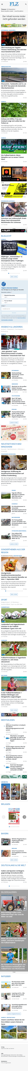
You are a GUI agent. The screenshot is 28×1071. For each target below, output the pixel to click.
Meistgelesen (8, 720)
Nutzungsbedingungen (6, 1055)
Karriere (12, 1048)
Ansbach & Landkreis (12, 327)
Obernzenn (15, 384)
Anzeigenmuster (7, 1062)
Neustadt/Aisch (17, 555)
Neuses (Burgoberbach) (7, 947)
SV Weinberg (14, 602)
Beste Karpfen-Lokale (7, 11)
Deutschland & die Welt (13, 865)
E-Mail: (3, 306)
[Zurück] (3, 817)
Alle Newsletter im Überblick (7, 320)
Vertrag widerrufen (21, 1056)
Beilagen (5, 804)
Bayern (4, 833)
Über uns (8, 1048)
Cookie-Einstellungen (12, 1056)
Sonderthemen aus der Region (13, 551)
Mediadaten (4, 1061)
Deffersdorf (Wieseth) (7, 895)
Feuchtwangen (19, 329)
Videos (4, 782)
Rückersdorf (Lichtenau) (8, 201)
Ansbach (3, 101)
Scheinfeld (4, 451)
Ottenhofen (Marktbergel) (19, 531)
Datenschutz (13, 1055)
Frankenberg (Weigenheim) (8, 454)
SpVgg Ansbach (5, 602)
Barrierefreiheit (4, 1056)
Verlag (2, 1047)
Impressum (3, 1048)
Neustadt (3, 449)
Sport (4, 599)
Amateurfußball (5, 604)
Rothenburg (4, 30)
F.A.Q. (2, 1062)
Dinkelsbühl (12, 30)
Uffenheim (21, 449)
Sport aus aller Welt (16, 604)
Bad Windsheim (12, 449)
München (14, 848)
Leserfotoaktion (18, 11)
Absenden (14, 312)
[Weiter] (24, 817)
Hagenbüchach (5, 607)
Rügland (14, 409)
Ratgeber (6, 976)
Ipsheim (14, 490)
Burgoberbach (13, 763)
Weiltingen (4, 675)
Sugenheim (4, 640)
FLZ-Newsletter (11, 9)
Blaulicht (6, 236)
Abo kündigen (19, 1055)
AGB (2, 1053)
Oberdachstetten (6, 66)
